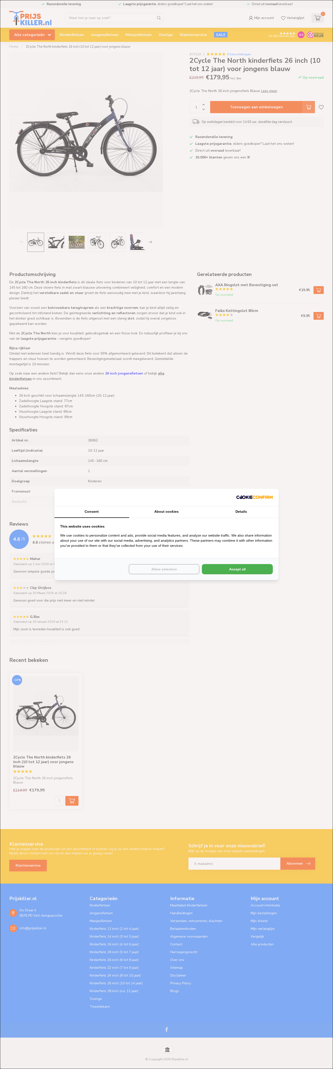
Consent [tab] (92, 511)
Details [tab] (241, 511)
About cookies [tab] (166, 511)
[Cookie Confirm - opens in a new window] (254, 497)
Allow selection (164, 569)
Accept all (237, 569)
